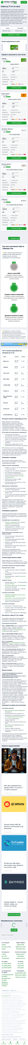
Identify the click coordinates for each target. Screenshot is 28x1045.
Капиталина (5, 94)
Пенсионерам (5, 958)
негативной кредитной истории (14, 717)
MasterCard (8, 596)
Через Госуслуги (20, 958)
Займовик (3, 935)
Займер (4, 58)
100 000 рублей (21, 585)
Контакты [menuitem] (22, 1039)
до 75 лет (4, 956)
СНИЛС (7, 525)
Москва (4, 944)
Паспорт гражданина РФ (12, 522)
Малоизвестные (20, 948)
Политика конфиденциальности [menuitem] (11, 1036)
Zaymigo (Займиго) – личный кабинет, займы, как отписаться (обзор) (13, 904)
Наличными (8, 600)
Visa (24, 594)
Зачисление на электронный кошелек (15, 598)
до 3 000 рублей (6, 963)
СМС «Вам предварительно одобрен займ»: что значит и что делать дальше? (13, 787)
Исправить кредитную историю (5, 983)
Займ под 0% (20, 944)
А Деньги (4, 199)
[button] (14, 35)
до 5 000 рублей (6, 965)
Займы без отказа (21, 946)
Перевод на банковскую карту (13, 594)
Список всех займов (20, 975)
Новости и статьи (20, 977)
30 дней (12, 583)
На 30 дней (20, 965)
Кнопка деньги (6, 164)
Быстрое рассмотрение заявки (13, 710)
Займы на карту (20, 954)
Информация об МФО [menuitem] (8, 1034)
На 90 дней (20, 967)
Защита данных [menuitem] (6, 1039)
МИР (13, 596)
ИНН (6, 539)
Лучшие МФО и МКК (20, 973)
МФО (3, 448)
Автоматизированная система (16, 642)
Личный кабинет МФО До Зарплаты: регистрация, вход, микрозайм (13, 826)
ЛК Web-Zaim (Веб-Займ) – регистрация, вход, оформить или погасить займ (13, 865)
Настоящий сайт (6, 996)
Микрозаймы (10, 935)
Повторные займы (10, 585)
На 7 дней (20, 963)
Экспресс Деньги (7, 129)
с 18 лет (4, 954)
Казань (4, 948)
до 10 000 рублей (6, 967)
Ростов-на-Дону (6, 946)
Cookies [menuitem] (15, 1039)
